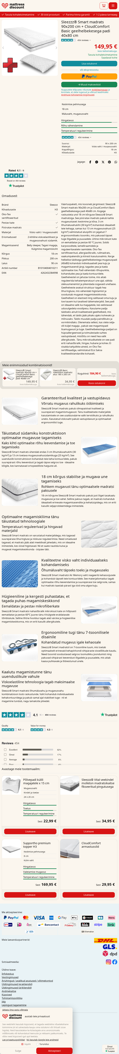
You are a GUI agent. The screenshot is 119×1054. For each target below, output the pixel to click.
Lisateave (30, 831)
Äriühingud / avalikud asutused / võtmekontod (27, 980)
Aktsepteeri (54, 1050)
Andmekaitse (9, 991)
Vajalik (27, 1044)
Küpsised (7, 994)
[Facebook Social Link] (90, 161)
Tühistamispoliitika (12, 998)
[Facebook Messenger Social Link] (96, 161)
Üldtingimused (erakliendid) (17, 984)
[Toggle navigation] (113, 5)
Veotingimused (10, 977)
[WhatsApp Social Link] (115, 161)
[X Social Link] (103, 161)
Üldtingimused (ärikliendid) (17, 987)
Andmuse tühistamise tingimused (77, 94)
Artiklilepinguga (100, 89)
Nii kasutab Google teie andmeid (42, 1039)
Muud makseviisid (90, 84)
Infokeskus (8, 973)
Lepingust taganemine (14, 1005)
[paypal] (89, 76)
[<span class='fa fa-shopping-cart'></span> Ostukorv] (104, 5)
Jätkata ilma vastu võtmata (15, 1009)
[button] (3, 48)
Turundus (44, 1044)
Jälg (4, 1001)
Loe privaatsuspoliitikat (13, 1039)
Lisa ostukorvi (89, 63)
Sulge (18, 1050)
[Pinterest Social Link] (109, 161)
